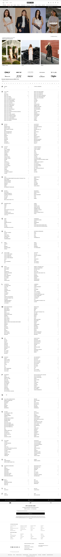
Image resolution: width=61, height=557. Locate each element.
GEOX (16, 223)
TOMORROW (46, 445)
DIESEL (46, 180)
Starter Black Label (46, 421)
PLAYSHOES (46, 382)
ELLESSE (16, 197)
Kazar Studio (16, 280)
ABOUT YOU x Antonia (16, 102)
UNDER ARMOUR (16, 460)
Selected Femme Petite (16, 425)
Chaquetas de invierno (23, 529)
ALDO (46, 102)
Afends (46, 99)
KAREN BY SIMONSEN (16, 272)
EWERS (46, 198)
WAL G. (16, 479)
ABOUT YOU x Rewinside (46, 92)
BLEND (16, 140)
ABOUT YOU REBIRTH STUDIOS (16, 99)
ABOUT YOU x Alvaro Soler (16, 101)
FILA (16, 208)
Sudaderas (11, 529)
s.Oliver (16, 411)
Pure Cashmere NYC (46, 389)
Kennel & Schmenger (46, 267)
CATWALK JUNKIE (16, 158)
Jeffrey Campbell (46, 255)
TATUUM (16, 444)
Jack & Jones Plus (16, 256)
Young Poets (46, 489)
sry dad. (46, 420)
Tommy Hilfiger (43, 536)
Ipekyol (46, 245)
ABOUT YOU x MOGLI (16, 120)
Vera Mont (16, 470)
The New (16, 450)
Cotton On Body (46, 164)
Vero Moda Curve (16, 473)
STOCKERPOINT (46, 425)
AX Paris (46, 120)
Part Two (16, 379)
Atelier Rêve (46, 115)
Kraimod (46, 275)
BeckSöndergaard (16, 131)
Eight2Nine (16, 192)
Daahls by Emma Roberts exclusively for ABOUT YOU (16, 178)
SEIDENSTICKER (16, 420)
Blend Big (16, 141)
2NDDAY (16, 86)
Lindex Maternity (46, 286)
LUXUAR (46, 301)
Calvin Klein (32, 536)
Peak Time (16, 384)
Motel (46, 329)
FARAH (16, 204)
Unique (46, 459)
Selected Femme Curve (16, 424)
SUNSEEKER (46, 431)
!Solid (46, 414)
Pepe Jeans (16, 388)
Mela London (16, 333)
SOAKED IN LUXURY (16, 436)
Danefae (16, 183)
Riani (46, 401)
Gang (16, 218)
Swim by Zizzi (46, 434)
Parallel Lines (16, 378)
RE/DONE (16, 405)
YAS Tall (46, 488)
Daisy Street (16, 179)
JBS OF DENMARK (16, 261)
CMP (46, 150)
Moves (46, 330)
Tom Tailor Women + (46, 444)
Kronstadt (46, 276)
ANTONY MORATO (46, 109)
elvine (16, 198)
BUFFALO (46, 141)
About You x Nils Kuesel (46, 91)
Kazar (16, 279)
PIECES (46, 378)
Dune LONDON (46, 185)
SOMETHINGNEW (46, 416)
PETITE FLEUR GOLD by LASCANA (46, 374)
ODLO (16, 363)
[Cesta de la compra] (57, 2)
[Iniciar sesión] (50, 2)
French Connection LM (46, 212)
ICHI (16, 245)
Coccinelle (46, 154)
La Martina (16, 284)
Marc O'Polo (16, 319)
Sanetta (16, 416)
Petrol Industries (46, 377)
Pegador (16, 387)
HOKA (46, 233)
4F (16, 87)
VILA (46, 470)
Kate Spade (16, 276)
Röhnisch (46, 406)
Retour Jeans (46, 400)
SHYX (16, 429)
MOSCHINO (46, 328)
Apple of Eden (46, 111)
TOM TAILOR (46, 440)
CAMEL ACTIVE (16, 150)
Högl (46, 232)
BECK (16, 130)
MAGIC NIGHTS (16, 309)
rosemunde (46, 407)
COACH (46, 153)
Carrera (16, 154)
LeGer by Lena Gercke (16, 296)
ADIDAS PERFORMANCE (34, 538)
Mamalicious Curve (16, 314)
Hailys (16, 233)
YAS (16, 488)
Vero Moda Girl (16, 474)
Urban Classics (46, 460)
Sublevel (46, 429)
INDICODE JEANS (16, 247)
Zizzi (46, 493)
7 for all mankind (46, 86)
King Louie (46, 271)
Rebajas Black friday (12, 530)
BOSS (46, 130)
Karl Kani (16, 274)
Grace (46, 221)
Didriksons (46, 179)
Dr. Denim (46, 183)
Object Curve (16, 359)
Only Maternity (46, 357)
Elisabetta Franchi (16, 194)
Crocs (46, 170)
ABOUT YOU (16, 95)
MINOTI (46, 315)
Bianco (16, 136)
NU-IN (46, 348)
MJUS (46, 318)
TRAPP (46, 449)
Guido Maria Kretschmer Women (46, 226)
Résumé (46, 399)
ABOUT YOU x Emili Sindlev (16, 109)
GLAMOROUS (46, 218)
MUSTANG (46, 334)
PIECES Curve (46, 379)
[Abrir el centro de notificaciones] (53, 2)
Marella (16, 323)
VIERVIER (46, 469)
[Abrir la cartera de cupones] (48, 2)
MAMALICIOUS (16, 313)
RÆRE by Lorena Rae (16, 400)
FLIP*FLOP (16, 214)
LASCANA (16, 289)
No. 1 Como (16, 350)
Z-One (16, 493)
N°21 (16, 338)
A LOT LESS (16, 91)
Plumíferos (42, 525)
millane (46, 313)
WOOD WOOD (46, 482)
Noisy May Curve (46, 340)
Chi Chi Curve (16, 163)
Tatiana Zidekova (16, 443)
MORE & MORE (46, 324)
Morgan (46, 325)
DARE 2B (16, 184)
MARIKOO (16, 324)
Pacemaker (16, 374)
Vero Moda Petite (46, 465)
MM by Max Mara (46, 319)
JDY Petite (46, 252)
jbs (16, 260)
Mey (46, 310)
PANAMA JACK (16, 377)
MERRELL (46, 308)
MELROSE (16, 334)
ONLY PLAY (46, 359)
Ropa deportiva (43, 530)
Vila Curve (46, 472)
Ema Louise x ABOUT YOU (16, 199)
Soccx (46, 411)
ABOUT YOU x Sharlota (46, 94)
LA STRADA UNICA (16, 285)
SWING (46, 435)
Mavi (16, 329)
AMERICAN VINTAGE (46, 106)
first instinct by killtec (16, 209)
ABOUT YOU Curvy (16, 96)
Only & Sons (46, 363)
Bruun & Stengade (46, 139)
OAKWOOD (16, 357)
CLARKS (16, 173)
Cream (46, 169)
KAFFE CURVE (16, 267)
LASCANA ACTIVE (16, 290)
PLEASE (46, 383)
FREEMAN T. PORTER (46, 209)
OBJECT (16, 358)
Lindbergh (46, 284)
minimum (46, 314)
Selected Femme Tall (16, 426)
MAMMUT (16, 315)
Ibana (16, 242)
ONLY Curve (16, 369)
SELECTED (16, 421)
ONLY (16, 367)
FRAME (46, 203)
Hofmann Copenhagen (46, 231)
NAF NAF (16, 340)
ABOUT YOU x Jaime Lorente (16, 114)
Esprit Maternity (46, 194)
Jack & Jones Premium (16, 257)
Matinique (16, 328)
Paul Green (16, 383)
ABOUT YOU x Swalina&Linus (46, 96)
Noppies (46, 344)
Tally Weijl (16, 440)
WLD (46, 479)
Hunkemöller (46, 237)
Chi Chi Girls (16, 164)
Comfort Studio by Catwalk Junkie (46, 159)
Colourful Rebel (46, 158)
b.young (16, 124)
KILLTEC (46, 270)
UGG (16, 459)
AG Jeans (46, 100)
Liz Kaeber (46, 289)
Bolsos (41, 529)
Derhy (46, 178)
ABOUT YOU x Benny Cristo (16, 104)
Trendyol (46, 450)
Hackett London (16, 232)
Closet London (46, 148)
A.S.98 (16, 92)
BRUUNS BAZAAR (46, 140)
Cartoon (16, 155)
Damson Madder (16, 180)
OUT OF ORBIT (46, 369)
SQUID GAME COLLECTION (46, 419)
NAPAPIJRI (16, 343)
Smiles (16, 435)
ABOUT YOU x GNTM (16, 110)
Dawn (16, 185)
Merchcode (46, 306)
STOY (46, 426)
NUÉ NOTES (46, 350)
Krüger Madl (46, 280)
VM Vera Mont (46, 475)
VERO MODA (16, 472)
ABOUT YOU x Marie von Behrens (16, 119)
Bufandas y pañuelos (33, 525)
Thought (16, 453)
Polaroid (46, 384)
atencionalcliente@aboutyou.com (23, 517)
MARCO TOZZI (16, 320)
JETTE (46, 256)
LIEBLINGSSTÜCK (16, 301)
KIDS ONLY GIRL (46, 269)
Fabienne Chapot (16, 203)
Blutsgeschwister (46, 126)
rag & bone (16, 401)
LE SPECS (16, 294)
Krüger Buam (46, 279)
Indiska (16, 248)
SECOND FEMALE (16, 419)
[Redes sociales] (11, 547)
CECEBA (16, 159)
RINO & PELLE (46, 404)
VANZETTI (16, 468)
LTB (46, 299)
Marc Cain (16, 316)
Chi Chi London (16, 165)
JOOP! (46, 260)
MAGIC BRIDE (16, 308)
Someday (46, 415)
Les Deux (16, 299)
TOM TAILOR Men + (46, 443)
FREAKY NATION (46, 207)
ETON (46, 197)
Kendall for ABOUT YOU (46, 266)
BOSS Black (46, 131)
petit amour (16, 389)
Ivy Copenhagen (46, 247)
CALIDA (16, 148)
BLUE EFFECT (46, 124)
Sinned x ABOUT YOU (16, 430)
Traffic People (46, 448)
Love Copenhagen (46, 295)
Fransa (46, 204)
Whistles (16, 484)
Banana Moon (16, 126)
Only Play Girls (46, 362)
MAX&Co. (16, 330)
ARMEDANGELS (46, 114)
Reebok (16, 406)
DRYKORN (46, 184)
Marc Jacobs (16, 318)
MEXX (46, 309)
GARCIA (16, 221)
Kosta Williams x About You (46, 272)
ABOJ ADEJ (16, 94)
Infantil (11, 2)
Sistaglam (16, 431)
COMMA (46, 160)
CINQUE (16, 169)
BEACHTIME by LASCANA (16, 129)
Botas (21, 530)
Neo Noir (16, 345)
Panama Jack (22, 536)
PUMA (31, 535)
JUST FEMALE (46, 262)
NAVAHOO (16, 344)
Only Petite (46, 358)
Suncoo (46, 430)
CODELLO (46, 155)
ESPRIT (46, 193)
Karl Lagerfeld (16, 275)
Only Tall (46, 364)
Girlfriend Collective (16, 227)
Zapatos (32, 529)
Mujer (3, 2)
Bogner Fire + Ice (46, 129)
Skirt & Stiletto (16, 434)
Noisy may (46, 339)
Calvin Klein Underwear (13, 535)
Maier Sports (16, 310)
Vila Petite (46, 473)
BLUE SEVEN (46, 125)
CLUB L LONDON (46, 149)
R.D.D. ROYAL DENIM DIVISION (16, 399)
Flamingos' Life (16, 212)
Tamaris (16, 441)
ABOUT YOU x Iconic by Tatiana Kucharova (16, 111)
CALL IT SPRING (16, 149)
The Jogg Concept (16, 449)
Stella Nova (46, 424)
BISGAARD (16, 139)
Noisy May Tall (46, 343)
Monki (46, 323)
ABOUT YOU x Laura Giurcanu (16, 116)
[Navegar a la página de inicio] (14, 544)
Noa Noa (16, 353)
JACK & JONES (16, 252)
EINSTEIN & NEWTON (16, 193)
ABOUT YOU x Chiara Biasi (16, 105)
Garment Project (16, 222)
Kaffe (16, 266)
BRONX (46, 135)
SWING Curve (46, 436)
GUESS (46, 223)
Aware (46, 119)
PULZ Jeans (46, 388)
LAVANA (16, 291)
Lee (16, 295)
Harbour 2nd (16, 236)
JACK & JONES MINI (16, 255)
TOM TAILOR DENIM (46, 441)
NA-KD (16, 339)
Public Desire (46, 387)
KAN (16, 270)
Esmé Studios (46, 192)
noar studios (46, 338)
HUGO (46, 236)
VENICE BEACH (16, 469)
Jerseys (32, 530)
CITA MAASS (16, 170)
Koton (46, 274)
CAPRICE (16, 153)
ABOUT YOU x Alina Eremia (16, 100)
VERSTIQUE (46, 468)
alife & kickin (46, 104)
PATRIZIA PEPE (16, 382)
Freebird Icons (46, 208)
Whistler (16, 483)
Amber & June (46, 105)
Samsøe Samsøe (16, 415)
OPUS (46, 367)
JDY (16, 262)
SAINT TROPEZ (16, 414)
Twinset (46, 454)
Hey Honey (16, 237)
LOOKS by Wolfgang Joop (46, 294)
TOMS (31, 537)
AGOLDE (46, 101)
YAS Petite (16, 489)
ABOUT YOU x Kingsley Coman (16, 115)
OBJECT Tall (16, 362)
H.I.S (16, 231)
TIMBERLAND (16, 454)
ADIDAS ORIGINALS (12, 536)
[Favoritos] (55, 2)
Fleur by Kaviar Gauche (16, 213)
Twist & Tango (46, 455)
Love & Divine (46, 296)
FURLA (46, 213)
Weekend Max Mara (16, 482)
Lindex (46, 285)
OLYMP (16, 364)
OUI (46, 368)
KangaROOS (16, 271)
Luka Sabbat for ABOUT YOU (46, 300)
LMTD (46, 290)
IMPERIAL (16, 246)
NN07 (16, 349)
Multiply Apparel (46, 333)
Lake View (16, 286)
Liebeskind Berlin (16, 300)
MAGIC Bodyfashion (16, 306)
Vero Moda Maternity (16, 475)
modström (46, 320)
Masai (16, 325)
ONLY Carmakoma (16, 368)
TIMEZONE (16, 455)
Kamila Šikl (16, 269)
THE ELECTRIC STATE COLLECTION (16, 448)
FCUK (16, 207)
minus (46, 316)
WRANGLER (46, 483)
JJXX (46, 257)
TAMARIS (11, 537)
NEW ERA (16, 348)
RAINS (16, 404)
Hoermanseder (16, 238)
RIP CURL (46, 405)
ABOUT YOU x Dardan (16, 106)
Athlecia (46, 116)
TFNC (16, 445)
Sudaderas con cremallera (23, 525)
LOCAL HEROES (46, 291)
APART (46, 110)
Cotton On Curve (46, 165)
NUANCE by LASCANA (46, 349)
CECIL (16, 160)
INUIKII (46, 242)
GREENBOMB (46, 222)
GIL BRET (16, 226)
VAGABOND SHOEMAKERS (16, 465)
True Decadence (46, 453)
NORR (46, 345)
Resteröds (16, 407)
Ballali (16, 125)
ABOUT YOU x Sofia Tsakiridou (46, 95)
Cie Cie (16, 168)
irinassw (46, 246)
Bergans (16, 135)
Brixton (46, 134)
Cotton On (46, 163)
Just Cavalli (46, 261)
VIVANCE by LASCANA (46, 474)
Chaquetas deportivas (13, 525)
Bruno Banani (46, 136)
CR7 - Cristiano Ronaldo (46, 168)
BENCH (16, 134)
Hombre (7, 2)
